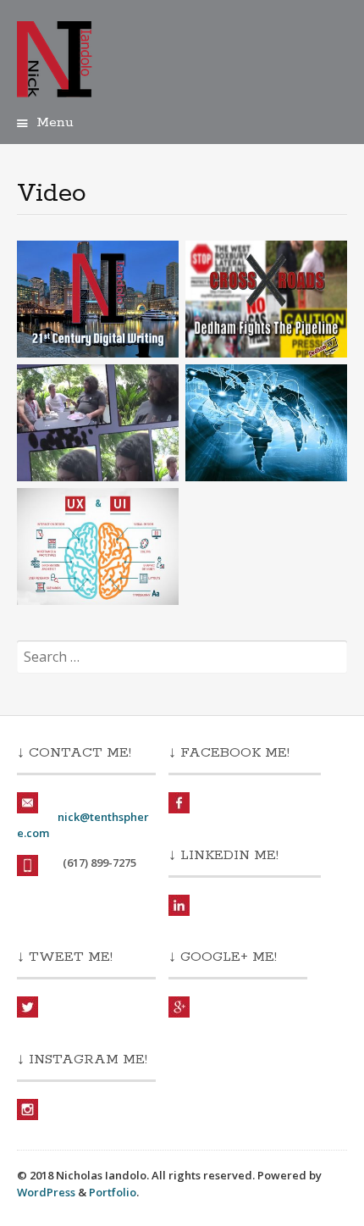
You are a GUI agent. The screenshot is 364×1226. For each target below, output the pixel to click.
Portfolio (112, 1192)
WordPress (46, 1192)
